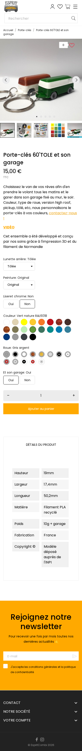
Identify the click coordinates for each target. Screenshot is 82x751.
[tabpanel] (41, 80)
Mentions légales (33, 737)
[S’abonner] (74, 656)
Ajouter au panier (41, 409)
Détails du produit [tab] (41, 444)
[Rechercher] (73, 18)
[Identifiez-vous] (52, 6)
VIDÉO (8, 227)
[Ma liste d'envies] (60, 6)
